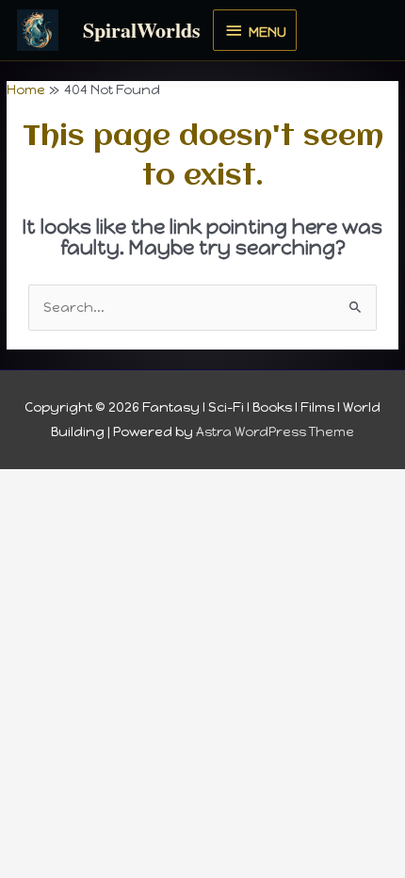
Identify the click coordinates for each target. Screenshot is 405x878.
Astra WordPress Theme (275, 431)
